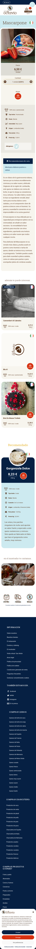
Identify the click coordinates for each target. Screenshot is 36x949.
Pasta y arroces (8, 891)
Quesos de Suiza (14, 746)
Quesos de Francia (15, 738)
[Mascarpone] (18, 46)
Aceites (5, 903)
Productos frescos (12, 854)
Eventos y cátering (13, 645)
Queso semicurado (15, 771)
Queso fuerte (13, 791)
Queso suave (13, 783)
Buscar (7, 2)
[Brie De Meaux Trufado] (18, 398)
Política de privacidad (20, 946)
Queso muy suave (15, 779)
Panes (5, 907)
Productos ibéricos (12, 858)
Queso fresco (13, 767)
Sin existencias (9, 287)
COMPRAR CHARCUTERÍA (18, 799)
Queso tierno (13, 775)
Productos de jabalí (12, 813)
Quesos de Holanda (15, 750)
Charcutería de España (13, 830)
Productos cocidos (12, 846)
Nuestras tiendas (12, 637)
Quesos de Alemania (16, 754)
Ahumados (6, 879)
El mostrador (11, 649)
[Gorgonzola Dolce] (18, 457)
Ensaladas (6, 899)
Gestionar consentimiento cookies (18, 678)
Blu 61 (5, 369)
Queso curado (13, 762)
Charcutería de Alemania (14, 838)
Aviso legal (29, 946)
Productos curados (12, 850)
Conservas (6, 887)
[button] (33, 912)
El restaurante (11, 641)
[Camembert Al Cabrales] (18, 300)
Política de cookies (9, 946)
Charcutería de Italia (12, 834)
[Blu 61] (18, 349)
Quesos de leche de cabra (17, 726)
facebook (12, 691)
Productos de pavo (12, 826)
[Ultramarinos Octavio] (10, 10)
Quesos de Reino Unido (16, 758)
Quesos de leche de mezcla (18, 730)
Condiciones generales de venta (17, 670)
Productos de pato (12, 822)
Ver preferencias (18, 942)
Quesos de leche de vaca (17, 718)
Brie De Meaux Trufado (11, 418)
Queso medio (13, 787)
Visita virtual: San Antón (15, 653)
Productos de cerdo (12, 809)
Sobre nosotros (12, 633)
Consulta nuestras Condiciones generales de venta (18, 605)
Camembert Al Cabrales (12, 321)
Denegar (18, 937)
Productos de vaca (12, 805)
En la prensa (13, 703)
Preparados (6, 895)
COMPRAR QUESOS (17, 712)
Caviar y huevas (8, 883)
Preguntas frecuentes (14, 674)
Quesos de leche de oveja (17, 722)
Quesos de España (15, 734)
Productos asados (12, 842)
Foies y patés (7, 875)
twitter (11, 695)
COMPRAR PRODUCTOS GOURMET (13, 867)
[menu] (32, 4)
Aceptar (18, 932)
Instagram (12, 699)
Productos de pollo (12, 817)
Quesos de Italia (14, 742)
